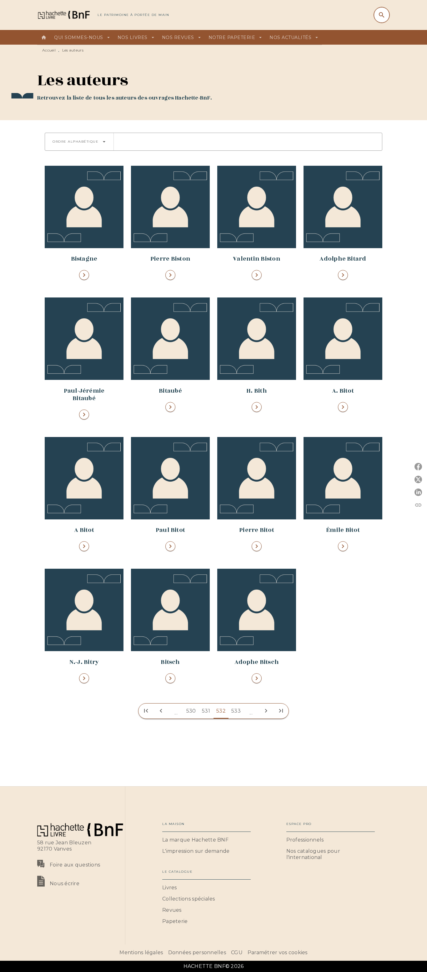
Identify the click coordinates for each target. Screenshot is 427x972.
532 (221, 711)
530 (191, 711)
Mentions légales (141, 952)
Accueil (49, 50)
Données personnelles (197, 952)
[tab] (43, 37)
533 (236, 711)
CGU (237, 952)
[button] (79, 141)
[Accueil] (63, 15)
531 (206, 711)
